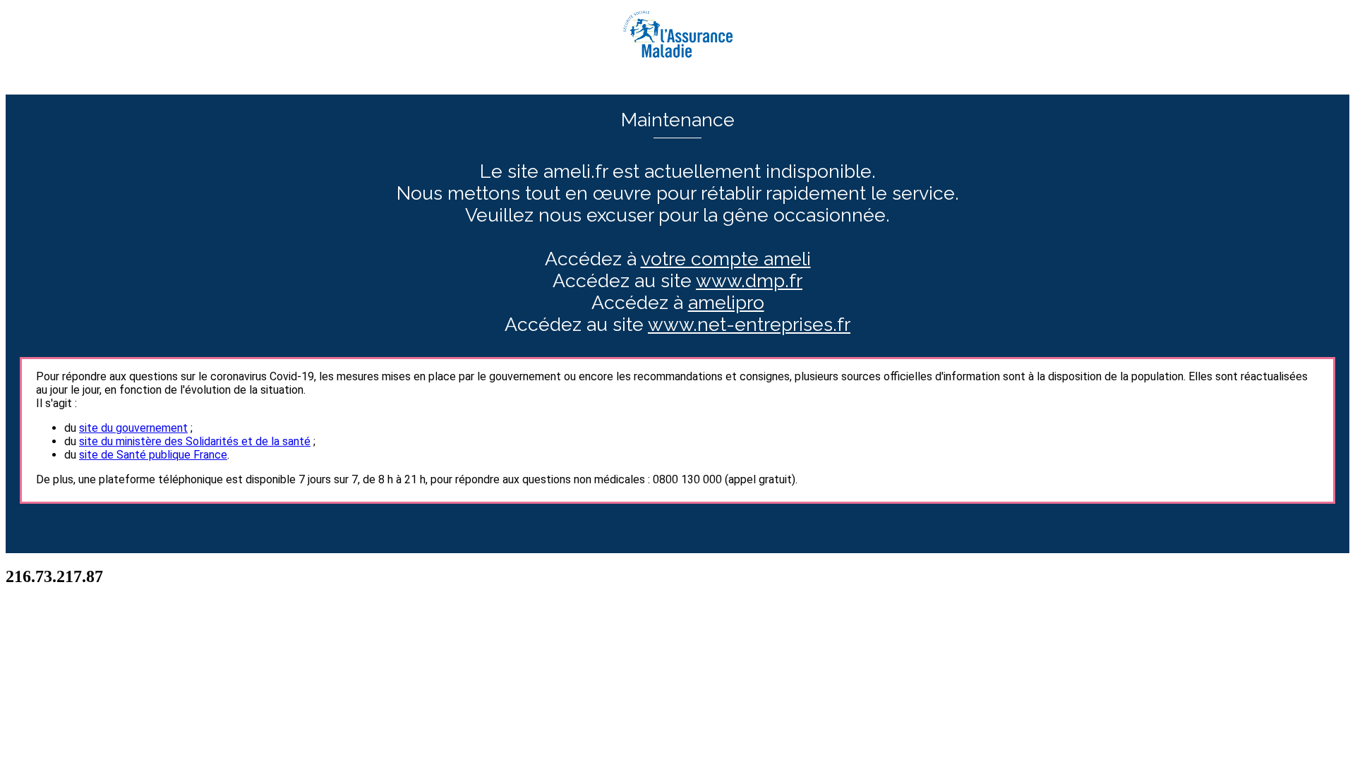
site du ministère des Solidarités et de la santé (195, 441)
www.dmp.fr (749, 280)
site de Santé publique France (153, 454)
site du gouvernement (133, 428)
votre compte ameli (726, 259)
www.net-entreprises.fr (749, 324)
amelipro (726, 302)
